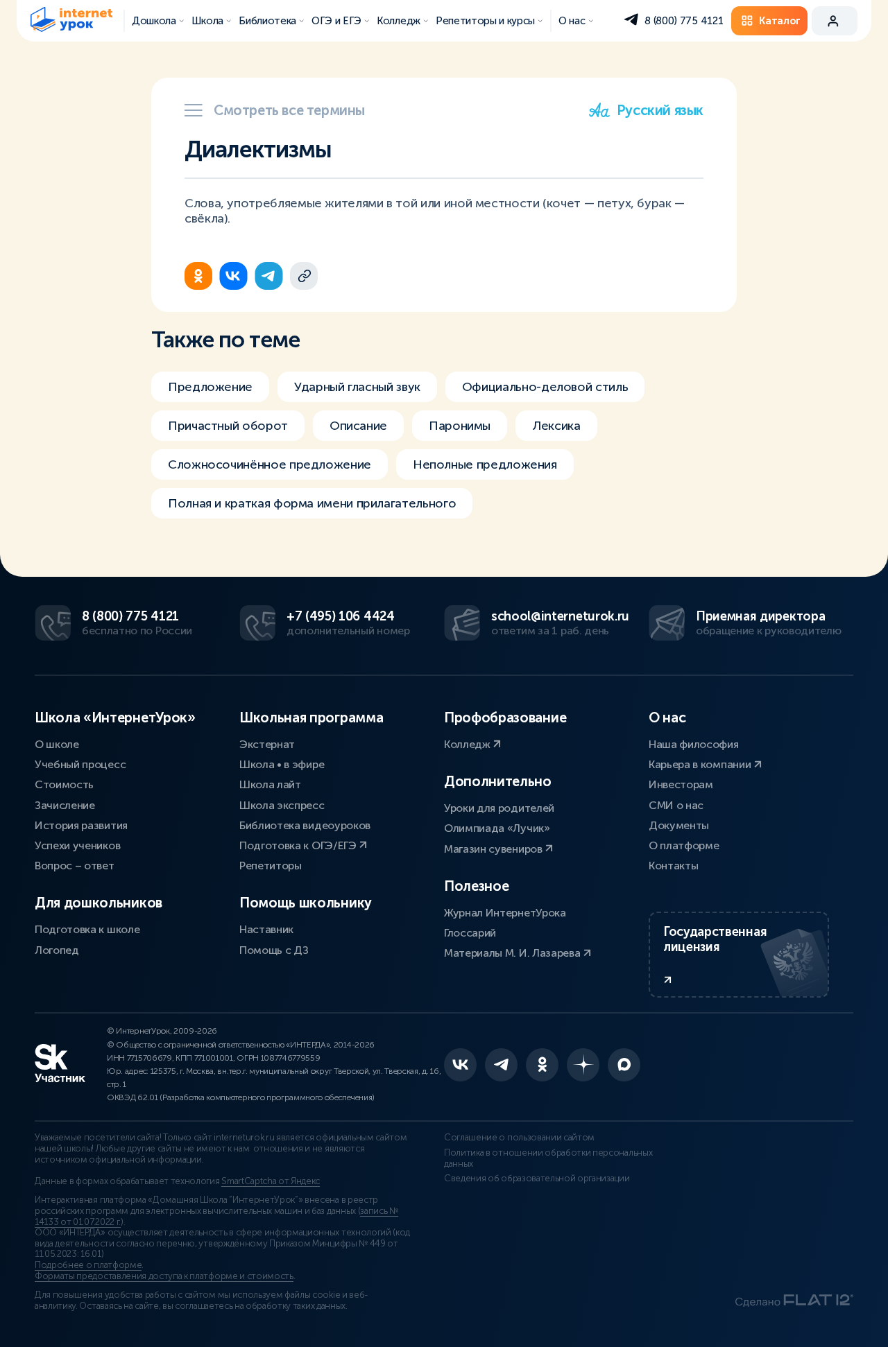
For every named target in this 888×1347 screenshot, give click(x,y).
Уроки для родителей (499, 808)
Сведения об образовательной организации (537, 1178)
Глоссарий (470, 933)
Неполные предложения (485, 464)
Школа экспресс (282, 805)
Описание (358, 426)
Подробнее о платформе (88, 1265)
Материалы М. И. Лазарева (513, 953)
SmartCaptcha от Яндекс (270, 1181)
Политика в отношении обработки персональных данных (548, 1158)
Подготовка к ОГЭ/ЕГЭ (299, 845)
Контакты (673, 865)
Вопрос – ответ (74, 865)
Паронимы (459, 426)
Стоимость (64, 784)
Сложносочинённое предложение (269, 464)
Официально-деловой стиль (545, 387)
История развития (81, 825)
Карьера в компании (701, 764)
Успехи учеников (77, 845)
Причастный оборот (228, 426)
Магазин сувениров (494, 849)
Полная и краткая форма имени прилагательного (312, 503)
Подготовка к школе (87, 929)
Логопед (57, 950)
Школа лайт (270, 784)
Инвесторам (681, 784)
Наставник (266, 929)
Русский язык (660, 110)
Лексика (556, 426)
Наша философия (694, 744)
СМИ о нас (676, 805)
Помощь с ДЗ (273, 950)
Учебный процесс (80, 764)
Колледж (468, 744)
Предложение (210, 387)
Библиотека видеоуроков (304, 825)
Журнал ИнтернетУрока (505, 913)
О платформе (684, 845)
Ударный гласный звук (357, 387)
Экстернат (267, 744)
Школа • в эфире (281, 764)
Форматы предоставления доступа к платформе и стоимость (164, 1276)
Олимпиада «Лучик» (497, 828)
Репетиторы (270, 865)
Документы (679, 825)
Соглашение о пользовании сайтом (519, 1137)
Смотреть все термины (289, 110)
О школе (57, 744)
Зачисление (65, 805)
